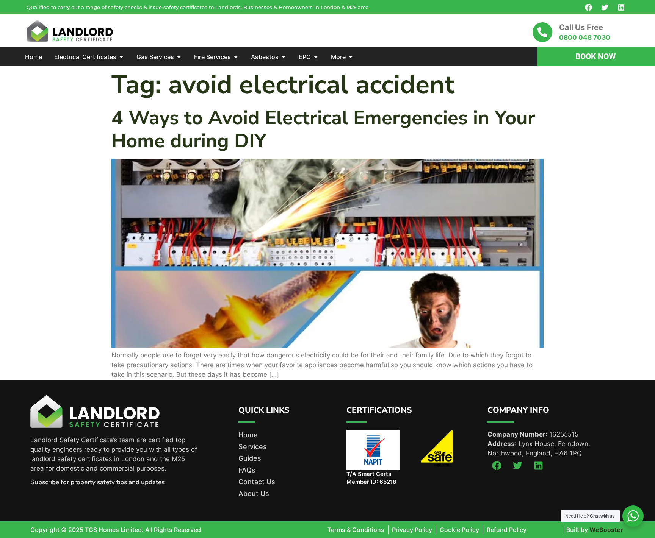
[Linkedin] (621, 7)
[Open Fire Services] (236, 56)
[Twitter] (604, 7)
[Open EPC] (316, 56)
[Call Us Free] (542, 32)
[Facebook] (588, 7)
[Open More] (351, 56)
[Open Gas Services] (179, 56)
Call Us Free (581, 27)
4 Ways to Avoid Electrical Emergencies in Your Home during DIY (323, 129)
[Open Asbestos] (283, 56)
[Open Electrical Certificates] (121, 56)
